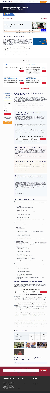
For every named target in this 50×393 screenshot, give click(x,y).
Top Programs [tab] (8, 95)
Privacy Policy (20, 387)
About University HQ (21, 379)
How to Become (35, 379)
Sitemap (19, 386)
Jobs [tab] (7, 99)
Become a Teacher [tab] (7, 93)
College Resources (35, 381)
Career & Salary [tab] (7, 97)
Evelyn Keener (45, 18)
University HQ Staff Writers (9, 18)
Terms (19, 388)
